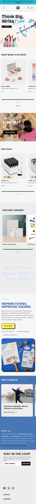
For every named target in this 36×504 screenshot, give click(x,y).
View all (18, 105)
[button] (28, 8)
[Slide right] (22, 102)
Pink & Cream (5, 86)
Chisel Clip (5, 180)
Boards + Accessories (9, 244)
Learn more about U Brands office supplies (14, 445)
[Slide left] (14, 102)
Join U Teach (8, 326)
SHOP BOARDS (10, 132)
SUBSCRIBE (26, 463)
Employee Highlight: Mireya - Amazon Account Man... (16, 407)
